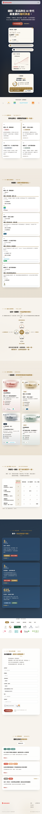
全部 (7, 622)
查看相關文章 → (6, 138)
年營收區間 (6, 678)
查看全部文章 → (21, 743)
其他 (35, 622)
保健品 (30, 622)
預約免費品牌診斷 (17, 23)
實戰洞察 (32, 807)
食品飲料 (18, 622)
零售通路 (12, 622)
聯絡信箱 (6, 699)
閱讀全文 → (6, 758)
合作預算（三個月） (7, 683)
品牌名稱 (6, 667)
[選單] (38, 2)
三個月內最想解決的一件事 (8, 688)
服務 (31, 803)
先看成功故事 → (27, 23)
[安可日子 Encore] (7, 2)
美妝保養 (24, 622)
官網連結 (5, 673)
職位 (5, 694)
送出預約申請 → (8, 710)
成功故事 (32, 805)
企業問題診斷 (37, 803)
